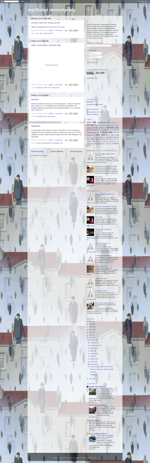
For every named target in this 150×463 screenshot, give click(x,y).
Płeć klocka (98, 177)
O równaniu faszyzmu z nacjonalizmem (102, 244)
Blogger (93, 458)
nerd (97, 135)
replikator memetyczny (51, 9)
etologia (89, 128)
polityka (102, 137)
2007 (91, 379)
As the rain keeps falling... (98, 405)
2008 (91, 337)
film (103, 128)
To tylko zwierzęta (101, 278)
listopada (94, 342)
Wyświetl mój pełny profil (95, 104)
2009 (91, 335)
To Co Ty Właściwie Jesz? (98, 433)
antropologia (101, 122)
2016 (91, 321)
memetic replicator (93, 114)
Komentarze (93, 56)
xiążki (99, 143)
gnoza (96, 130)
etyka (97, 128)
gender (89, 130)
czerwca (93, 353)
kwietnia (93, 359)
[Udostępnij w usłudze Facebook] (75, 30)
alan (89, 122)
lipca (92, 351)
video (46, 87)
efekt (115, 125)
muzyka (89, 135)
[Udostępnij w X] (73, 30)
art (88, 125)
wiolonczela (113, 141)
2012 (91, 327)
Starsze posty (76, 151)
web (49, 87)
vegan (89, 141)
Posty (91, 53)
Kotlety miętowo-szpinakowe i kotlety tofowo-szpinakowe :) (105, 436)
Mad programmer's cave (95, 112)
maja (92, 356)
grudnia (93, 340)
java (37, 33)
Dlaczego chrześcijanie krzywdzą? (106, 166)
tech (115, 139)
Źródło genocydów (101, 291)
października (95, 345)
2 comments (58, 30)
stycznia (93, 364)
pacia (113, 135)
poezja (95, 137)
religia (92, 139)
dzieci (109, 125)
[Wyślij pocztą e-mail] (69, 30)
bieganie (102, 125)
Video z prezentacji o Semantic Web (46, 45)
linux (115, 132)
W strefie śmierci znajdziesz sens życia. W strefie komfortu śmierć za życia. (106, 389)
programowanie (48, 33)
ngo (41, 33)
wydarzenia (55, 87)
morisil (91, 102)
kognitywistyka (46, 143)
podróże (89, 137)
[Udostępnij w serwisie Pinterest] (77, 30)
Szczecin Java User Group (55, 27)
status (110, 139)
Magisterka (35, 126)
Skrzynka (100, 407)
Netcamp (35, 99)
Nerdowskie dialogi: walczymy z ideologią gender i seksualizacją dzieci (105, 304)
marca (93, 361)
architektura (114, 122)
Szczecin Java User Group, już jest (45, 23)
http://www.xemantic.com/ (68, 132)
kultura (103, 132)
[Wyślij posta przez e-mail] (65, 30)
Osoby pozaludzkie (101, 266)
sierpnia (93, 348)
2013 (91, 324)
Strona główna (57, 151)
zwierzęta (115, 143)
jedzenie (108, 130)
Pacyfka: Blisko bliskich (97, 386)
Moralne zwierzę (94, 420)
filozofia (38, 143)
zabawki (107, 143)
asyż (96, 125)
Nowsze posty (37, 151)
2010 (91, 332)
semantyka (39, 87)
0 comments (58, 84)
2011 (90, 329)
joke (115, 130)
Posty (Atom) (43, 155)
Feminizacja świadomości (103, 255)
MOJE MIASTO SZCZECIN (97, 422)
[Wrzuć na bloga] (71, 30)
